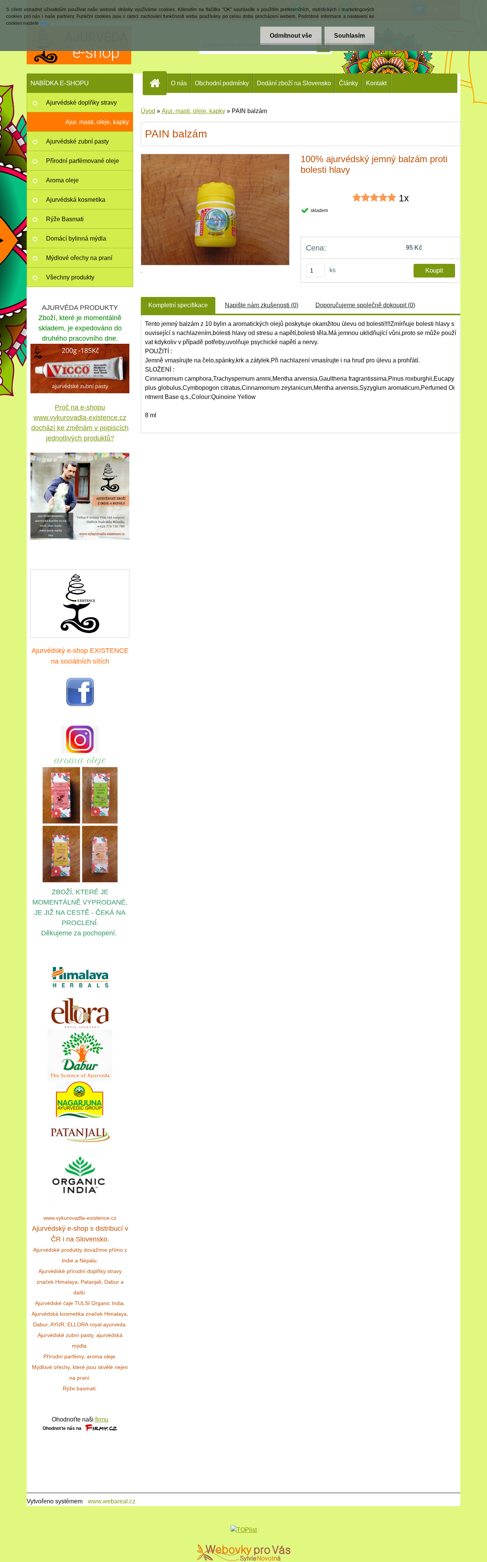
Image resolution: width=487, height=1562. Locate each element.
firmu (101, 1419)
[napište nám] (80, 603)
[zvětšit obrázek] (79, 496)
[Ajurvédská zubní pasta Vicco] (79, 348)
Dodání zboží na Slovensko (294, 83)
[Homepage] (158, 83)
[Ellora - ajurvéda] (79, 1013)
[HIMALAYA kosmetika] (79, 977)
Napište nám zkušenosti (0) (261, 305)
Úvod (148, 111)
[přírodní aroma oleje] (80, 758)
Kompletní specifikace (178, 305)
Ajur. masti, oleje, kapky (193, 111)
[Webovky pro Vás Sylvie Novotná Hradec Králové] (243, 1553)
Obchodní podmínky (222, 83)
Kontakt (376, 83)
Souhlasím (349, 35)
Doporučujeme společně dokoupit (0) (365, 305)
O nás (179, 83)
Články (348, 83)
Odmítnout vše (291, 35)
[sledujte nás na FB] (80, 681)
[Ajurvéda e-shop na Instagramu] (79, 739)
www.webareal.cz (111, 1501)
